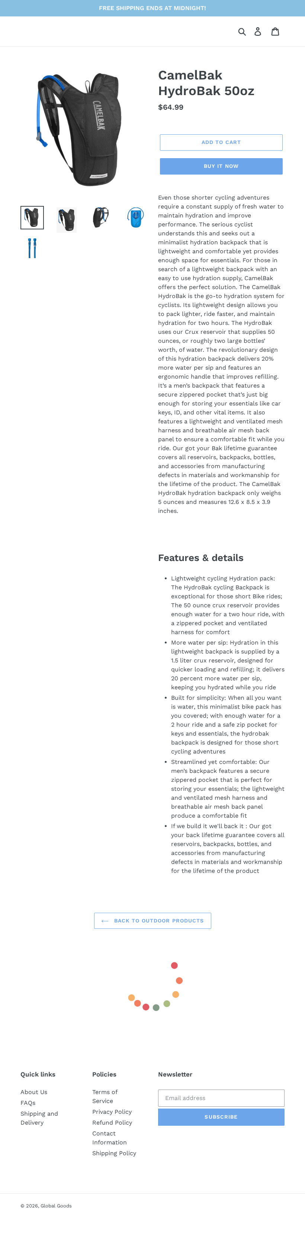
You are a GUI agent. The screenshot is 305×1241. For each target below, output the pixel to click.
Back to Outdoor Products (158, 921)
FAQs (27, 1102)
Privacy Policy (112, 1111)
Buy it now (221, 166)
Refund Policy (112, 1122)
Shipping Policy (114, 1153)
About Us (33, 1092)
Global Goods (56, 1206)
